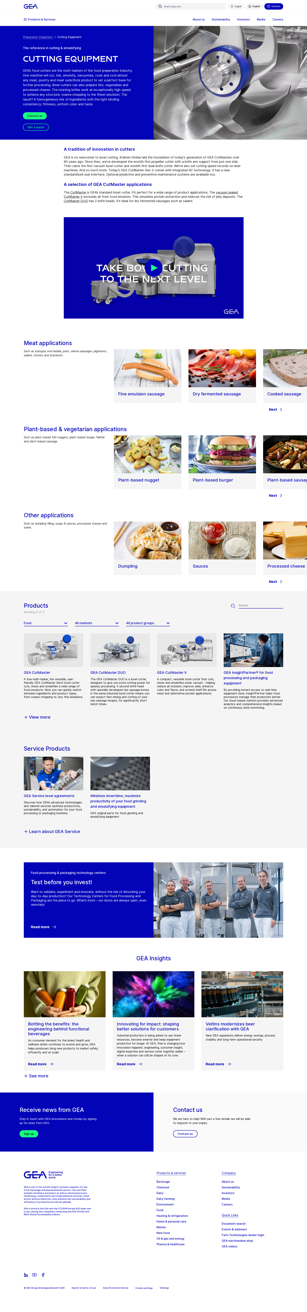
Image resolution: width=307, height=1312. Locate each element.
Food (160, 1210)
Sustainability (231, 1187)
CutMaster (78, 192)
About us (228, 1181)
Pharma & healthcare (171, 1244)
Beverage (163, 1181)
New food (163, 1233)
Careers (227, 1204)
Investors (228, 1193)
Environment (165, 1204)
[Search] (235, 606)
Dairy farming (166, 1198)
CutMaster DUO (76, 201)
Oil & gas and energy (170, 1238)
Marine (161, 1227)
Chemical (163, 1187)
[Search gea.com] (160, 6)
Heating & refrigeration (172, 1216)
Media (226, 1198)
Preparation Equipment (38, 37)
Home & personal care (171, 1221)
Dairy (160, 1193)
